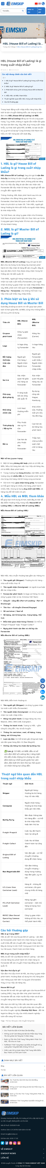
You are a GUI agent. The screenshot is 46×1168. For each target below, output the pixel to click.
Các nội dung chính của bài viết (17, 74)
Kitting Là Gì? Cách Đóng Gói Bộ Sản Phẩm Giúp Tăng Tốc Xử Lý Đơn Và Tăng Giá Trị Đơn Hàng (23, 1035)
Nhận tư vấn (30, 10)
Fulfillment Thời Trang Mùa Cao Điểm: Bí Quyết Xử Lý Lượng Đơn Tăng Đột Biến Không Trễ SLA (23, 1046)
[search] (22, 11)
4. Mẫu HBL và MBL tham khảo (15, 95)
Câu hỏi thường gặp (11, 102)
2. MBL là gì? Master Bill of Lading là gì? (18, 86)
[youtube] (19, 1143)
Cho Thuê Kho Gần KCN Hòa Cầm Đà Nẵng (19, 1030)
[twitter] (2, 1143)
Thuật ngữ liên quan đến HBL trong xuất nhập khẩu (22, 99)
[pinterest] (10, 1143)
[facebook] (6, 1143)
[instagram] (15, 1143)
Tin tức (3, 1070)
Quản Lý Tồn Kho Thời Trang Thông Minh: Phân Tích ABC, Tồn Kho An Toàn (23, 1040)
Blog (2, 1066)
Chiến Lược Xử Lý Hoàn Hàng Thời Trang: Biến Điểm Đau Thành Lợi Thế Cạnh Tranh (22, 1051)
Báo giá (40, 10)
